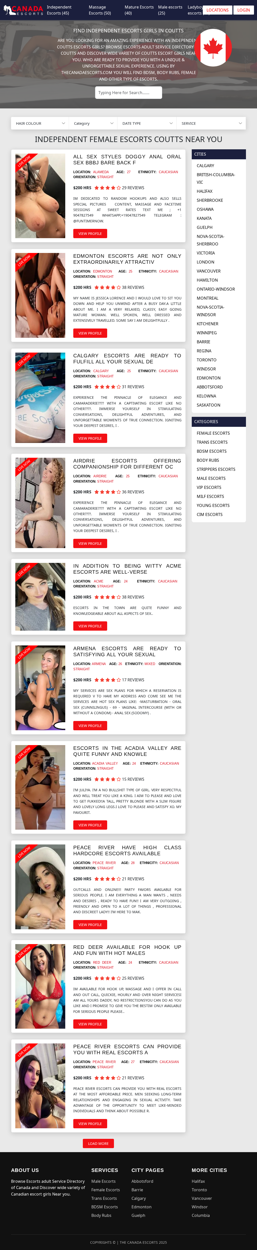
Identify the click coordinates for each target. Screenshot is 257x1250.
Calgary (205, 165)
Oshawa (205, 209)
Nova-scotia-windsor (210, 310)
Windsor (206, 369)
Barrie (203, 342)
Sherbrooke (210, 200)
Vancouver (209, 271)
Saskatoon (208, 405)
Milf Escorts (210, 496)
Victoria (206, 253)
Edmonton (209, 378)
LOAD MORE (98, 1143)
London (205, 262)
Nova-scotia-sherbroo (210, 240)
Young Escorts (213, 505)
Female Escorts (213, 433)
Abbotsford (210, 387)
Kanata (204, 218)
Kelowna (206, 396)
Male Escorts (211, 478)
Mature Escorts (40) (139, 10)
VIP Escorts (209, 487)
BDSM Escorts (212, 451)
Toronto (207, 360)
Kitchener (207, 323)
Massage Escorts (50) (100, 10)
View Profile (90, 233)
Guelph (205, 227)
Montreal (207, 298)
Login (243, 10)
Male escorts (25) (170, 10)
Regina (204, 351)
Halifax (204, 191)
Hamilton (207, 280)
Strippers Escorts (216, 469)
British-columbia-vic (216, 178)
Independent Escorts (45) (59, 10)
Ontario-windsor (216, 289)
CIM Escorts (210, 514)
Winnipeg (207, 333)
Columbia (201, 1215)
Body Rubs (208, 460)
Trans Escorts (212, 442)
